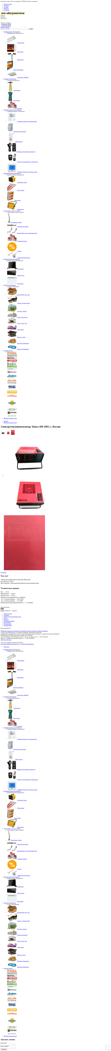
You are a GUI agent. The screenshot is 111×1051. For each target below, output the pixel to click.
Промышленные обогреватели (12, 173)
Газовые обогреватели (10, 79)
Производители (8, 350)
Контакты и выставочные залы (12, 616)
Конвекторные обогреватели (12, 259)
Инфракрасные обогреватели (12, 31)
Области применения (10, 285)
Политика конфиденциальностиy (10, 644)
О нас (5, 618)
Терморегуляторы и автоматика (12, 110)
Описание (3, 572)
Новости (6, 8)
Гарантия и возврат (9, 621)
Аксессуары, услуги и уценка (12, 211)
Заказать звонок (5, 27)
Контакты (6, 10)
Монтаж (6, 619)
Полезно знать (8, 625)
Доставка (6, 5)
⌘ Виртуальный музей (10, 418)
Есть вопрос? (7, 624)
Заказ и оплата (8, 4)
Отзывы (6, 7)
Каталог (6, 421)
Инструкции (7, 622)
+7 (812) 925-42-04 (6, 26)
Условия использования (27, 644)
